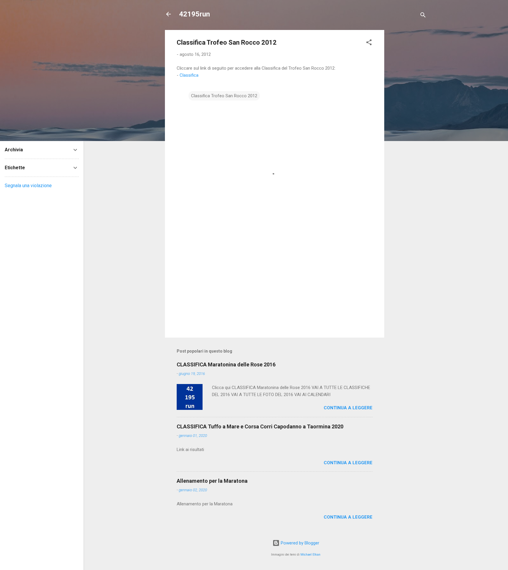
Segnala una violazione (28, 185)
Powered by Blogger (299, 543)
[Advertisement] (408, 118)
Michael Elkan (310, 554)
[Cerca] (423, 16)
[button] (368, 43)
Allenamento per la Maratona (212, 481)
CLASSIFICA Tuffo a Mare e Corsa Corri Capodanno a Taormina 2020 (260, 426)
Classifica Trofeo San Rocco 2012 (224, 95)
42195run (194, 14)
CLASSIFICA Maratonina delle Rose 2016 (226, 364)
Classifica (189, 75)
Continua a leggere (348, 407)
